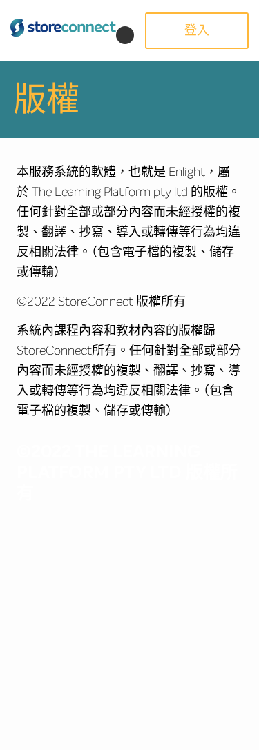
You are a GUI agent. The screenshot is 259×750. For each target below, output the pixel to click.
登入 (196, 30)
